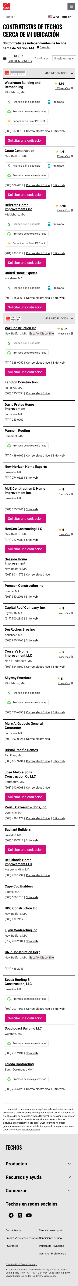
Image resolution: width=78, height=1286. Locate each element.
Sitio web (59, 131)
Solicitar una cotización (25, 140)
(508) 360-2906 (14, 596)
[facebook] (11, 1215)
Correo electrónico (38, 131)
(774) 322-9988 (14, 539)
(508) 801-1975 (14, 574)
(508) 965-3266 (14, 640)
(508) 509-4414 (14, 185)
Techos (9, 16)
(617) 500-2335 (14, 618)
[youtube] (29, 1215)
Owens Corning (6, 6)
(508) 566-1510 (14, 897)
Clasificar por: (43, 58)
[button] (72, 88)
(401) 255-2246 (14, 509)
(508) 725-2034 (14, 393)
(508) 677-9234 (14, 761)
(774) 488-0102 (14, 455)
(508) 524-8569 (14, 666)
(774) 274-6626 (14, 477)
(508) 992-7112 (14, 919)
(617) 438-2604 (14, 941)
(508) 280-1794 (14, 875)
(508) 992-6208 (14, 787)
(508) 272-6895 (14, 712)
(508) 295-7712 (14, 840)
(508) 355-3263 (14, 298)
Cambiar (45, 47)
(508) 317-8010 (14, 131)
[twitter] (20, 1215)
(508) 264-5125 (14, 1089)
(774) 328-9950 (14, 362)
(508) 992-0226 (14, 739)
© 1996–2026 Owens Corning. (21, 1264)
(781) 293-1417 (14, 253)
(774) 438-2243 (14, 968)
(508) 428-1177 (14, 818)
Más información (56, 73)
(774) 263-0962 (14, 419)
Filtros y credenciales (20, 58)
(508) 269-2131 (14, 1053)
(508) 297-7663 (14, 1008)
